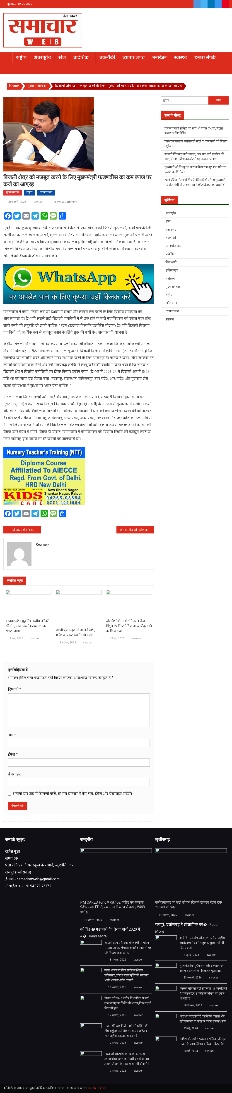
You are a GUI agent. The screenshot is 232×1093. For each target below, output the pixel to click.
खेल (62, 57)
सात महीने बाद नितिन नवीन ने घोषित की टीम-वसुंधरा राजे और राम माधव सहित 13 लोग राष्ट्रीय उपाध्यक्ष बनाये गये (126, 1031)
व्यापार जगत (134, 57)
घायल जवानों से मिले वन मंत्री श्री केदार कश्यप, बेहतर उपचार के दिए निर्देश (193, 131)
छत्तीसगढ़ (171, 229)
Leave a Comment (65, 202)
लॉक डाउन (171, 303)
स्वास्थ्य (180, 57)
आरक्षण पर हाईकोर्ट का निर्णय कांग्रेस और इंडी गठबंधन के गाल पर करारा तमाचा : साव (203, 1019)
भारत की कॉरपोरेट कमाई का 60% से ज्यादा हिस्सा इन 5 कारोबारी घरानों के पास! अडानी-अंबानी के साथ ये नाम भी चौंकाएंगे (127, 1059)
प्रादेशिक (81, 57)
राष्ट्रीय (21, 57)
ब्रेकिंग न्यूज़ (172, 270)
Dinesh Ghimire (96, 1088)
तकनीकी (107, 57)
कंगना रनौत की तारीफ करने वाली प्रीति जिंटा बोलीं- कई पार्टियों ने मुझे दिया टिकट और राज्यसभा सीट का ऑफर (137, 530)
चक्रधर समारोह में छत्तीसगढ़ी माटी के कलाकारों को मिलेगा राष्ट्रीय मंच (195, 144)
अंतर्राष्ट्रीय (42, 57)
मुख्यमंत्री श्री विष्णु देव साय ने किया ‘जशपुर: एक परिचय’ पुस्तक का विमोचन (195, 170)
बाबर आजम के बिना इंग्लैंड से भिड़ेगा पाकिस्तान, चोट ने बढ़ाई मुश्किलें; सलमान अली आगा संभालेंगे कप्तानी (126, 975)
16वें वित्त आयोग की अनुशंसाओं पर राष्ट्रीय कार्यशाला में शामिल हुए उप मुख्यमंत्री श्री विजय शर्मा (202, 943)
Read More (98, 936)
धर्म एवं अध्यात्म (174, 246)
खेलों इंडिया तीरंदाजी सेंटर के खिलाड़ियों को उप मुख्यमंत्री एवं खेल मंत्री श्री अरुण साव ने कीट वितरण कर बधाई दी (194, 183)
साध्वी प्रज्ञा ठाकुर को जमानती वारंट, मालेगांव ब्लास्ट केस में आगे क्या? (75, 633)
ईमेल (13, 755)
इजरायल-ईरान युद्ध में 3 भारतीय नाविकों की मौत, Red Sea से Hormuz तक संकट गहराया (27, 626)
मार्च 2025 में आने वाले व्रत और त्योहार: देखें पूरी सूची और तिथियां (26, 530)
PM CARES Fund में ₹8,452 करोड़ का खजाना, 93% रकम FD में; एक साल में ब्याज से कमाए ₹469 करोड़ (112, 907)
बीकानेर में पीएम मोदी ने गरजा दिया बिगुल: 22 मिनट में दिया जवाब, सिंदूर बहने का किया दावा (129, 626)
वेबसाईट (14, 774)
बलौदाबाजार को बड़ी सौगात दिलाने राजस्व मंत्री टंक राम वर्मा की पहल (188, 904)
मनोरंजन (159, 57)
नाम (12, 735)
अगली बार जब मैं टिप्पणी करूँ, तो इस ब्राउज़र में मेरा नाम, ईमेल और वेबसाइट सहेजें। (72, 794)
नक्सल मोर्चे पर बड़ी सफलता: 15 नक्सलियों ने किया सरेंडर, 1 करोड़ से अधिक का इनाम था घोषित (203, 993)
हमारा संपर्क (205, 57)
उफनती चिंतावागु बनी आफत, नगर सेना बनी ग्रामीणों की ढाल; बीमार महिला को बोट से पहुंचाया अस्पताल (194, 157)
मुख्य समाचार (12, 192)
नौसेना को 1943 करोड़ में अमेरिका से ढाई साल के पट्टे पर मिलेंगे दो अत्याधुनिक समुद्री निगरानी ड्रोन (127, 1003)
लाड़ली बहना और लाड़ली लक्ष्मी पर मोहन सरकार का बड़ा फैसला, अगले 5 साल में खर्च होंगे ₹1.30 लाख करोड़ (128, 948)
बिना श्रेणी (171, 262)
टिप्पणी (14, 690)
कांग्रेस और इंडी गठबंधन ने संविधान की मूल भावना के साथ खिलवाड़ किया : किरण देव (203, 1042)
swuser (39, 201)
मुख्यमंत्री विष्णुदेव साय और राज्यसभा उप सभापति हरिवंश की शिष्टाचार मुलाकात (202, 968)
